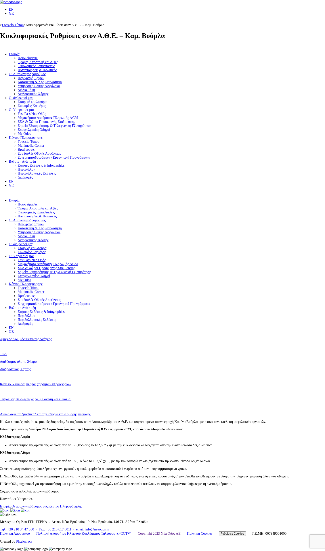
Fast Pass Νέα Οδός (32, 114)
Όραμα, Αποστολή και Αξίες (38, 62)
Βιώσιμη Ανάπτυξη (22, 161)
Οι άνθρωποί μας (21, 98)
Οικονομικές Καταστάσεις (36, 66)
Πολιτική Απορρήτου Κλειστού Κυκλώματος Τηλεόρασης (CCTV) (84, 533)
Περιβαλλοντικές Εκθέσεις (37, 173)
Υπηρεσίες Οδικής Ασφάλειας (39, 86)
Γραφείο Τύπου (13, 25)
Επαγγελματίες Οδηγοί (34, 129)
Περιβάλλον (26, 169)
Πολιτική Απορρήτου (15, 533)
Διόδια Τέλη (26, 90)
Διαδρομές (25, 177)
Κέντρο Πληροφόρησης (25, 137)
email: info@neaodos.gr (92, 529)
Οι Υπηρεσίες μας (21, 110)
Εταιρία (14, 54)
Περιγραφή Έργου (31, 78)
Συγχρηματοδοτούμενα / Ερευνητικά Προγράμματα (54, 157)
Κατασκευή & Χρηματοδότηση (40, 82)
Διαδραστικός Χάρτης (33, 94)
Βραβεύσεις (26, 149)
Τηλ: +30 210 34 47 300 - (19, 529)
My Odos (24, 133)
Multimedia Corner (31, 145)
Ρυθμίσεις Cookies (232, 533)
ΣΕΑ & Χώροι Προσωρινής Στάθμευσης (46, 122)
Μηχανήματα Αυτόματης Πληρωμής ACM (48, 118)
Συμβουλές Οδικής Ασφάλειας (39, 153)
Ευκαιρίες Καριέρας (32, 106)
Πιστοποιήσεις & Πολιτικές (37, 70)
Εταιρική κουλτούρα (32, 102)
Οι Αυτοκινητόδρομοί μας (27, 74)
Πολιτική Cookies (200, 533)
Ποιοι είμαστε (28, 58)
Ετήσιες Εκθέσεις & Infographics (41, 165)
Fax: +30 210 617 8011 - (57, 529)
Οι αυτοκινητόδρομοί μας (29, 506)
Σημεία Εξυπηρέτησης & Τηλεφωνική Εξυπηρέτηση (54, 125)
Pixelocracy (24, 541)
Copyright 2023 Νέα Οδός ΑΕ (160, 533)
